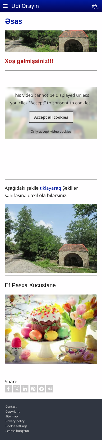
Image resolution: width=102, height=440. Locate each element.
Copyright (12, 411)
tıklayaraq (50, 188)
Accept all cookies (51, 117)
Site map (11, 416)
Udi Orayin (25, 6)
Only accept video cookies (51, 131)
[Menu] (8, 6)
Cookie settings (16, 426)
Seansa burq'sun (17, 431)
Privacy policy (15, 421)
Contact (11, 406)
